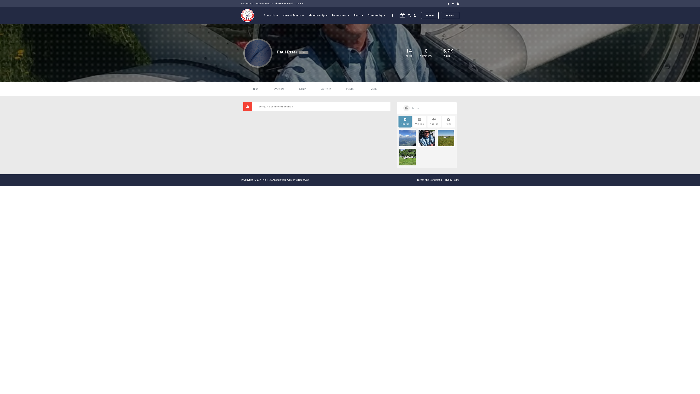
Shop (357, 15)
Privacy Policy (451, 180)
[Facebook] (448, 3)
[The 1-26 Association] (247, 15)
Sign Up (450, 15)
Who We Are (247, 3)
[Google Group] (458, 3)
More (298, 3)
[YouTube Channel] (453, 3)
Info (255, 88)
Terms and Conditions (429, 180)
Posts (350, 88)
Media (302, 88)
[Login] (414, 15)
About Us (269, 15)
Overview (278, 88)
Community (375, 15)
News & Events (292, 15)
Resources (339, 15)
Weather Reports (264, 3)
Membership (317, 15)
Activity (326, 88)
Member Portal (285, 3)
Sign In (430, 15)
